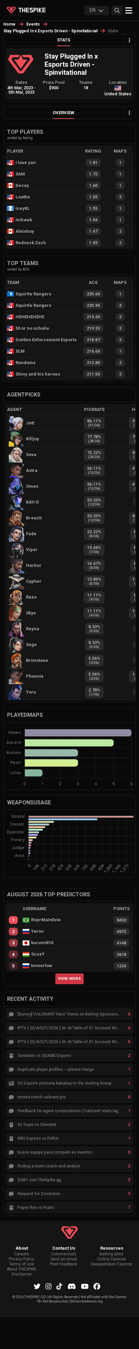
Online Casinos (111, 1259)
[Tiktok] (59, 1286)
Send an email (63, 1259)
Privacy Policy (21, 1259)
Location (118, 82)
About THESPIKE (21, 1269)
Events (33, 24)
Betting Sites (111, 1254)
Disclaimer (21, 1274)
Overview (63, 112)
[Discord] (71, 1286)
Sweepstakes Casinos (111, 1264)
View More (69, 978)
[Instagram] (49, 1286)
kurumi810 (42, 942)
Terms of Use (21, 1264)
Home (9, 24)
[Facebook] (96, 1286)
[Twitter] (37, 1286)
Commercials (63, 1254)
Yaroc (37, 931)
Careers (21, 1254)
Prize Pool (53, 82)
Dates (21, 82)
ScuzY (38, 954)
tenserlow (41, 965)
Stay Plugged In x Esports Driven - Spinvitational (50, 31)
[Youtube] (85, 1286)
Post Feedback (63, 1264)
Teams (85, 82)
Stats (63, 39)
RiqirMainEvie (46, 920)
